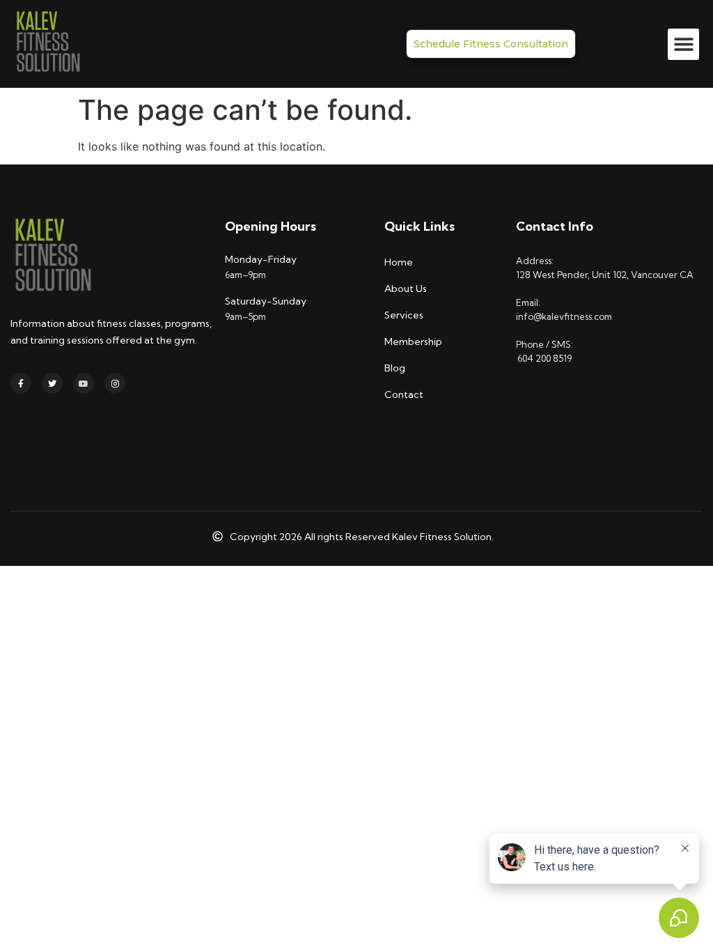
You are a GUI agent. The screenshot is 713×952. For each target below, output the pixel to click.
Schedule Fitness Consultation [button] (491, 44)
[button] (683, 44)
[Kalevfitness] (47, 44)
